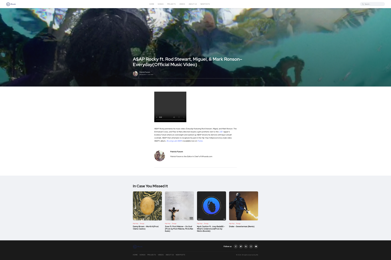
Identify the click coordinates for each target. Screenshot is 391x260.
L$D (220, 132)
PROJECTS (171, 4)
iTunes (200, 141)
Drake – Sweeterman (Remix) (241, 226)
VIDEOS (182, 4)
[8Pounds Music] (11, 4)
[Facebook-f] (236, 246)
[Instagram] (251, 246)
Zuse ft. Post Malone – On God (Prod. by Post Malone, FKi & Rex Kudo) (179, 228)
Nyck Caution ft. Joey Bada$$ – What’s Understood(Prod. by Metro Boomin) (211, 228)
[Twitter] (241, 246)
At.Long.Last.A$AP (174, 141)
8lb (257, 255)
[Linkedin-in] (246, 246)
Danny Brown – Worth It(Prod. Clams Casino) (146, 227)
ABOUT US (193, 4)
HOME (151, 4)
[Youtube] (256, 246)
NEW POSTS (205, 4)
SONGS (161, 4)
